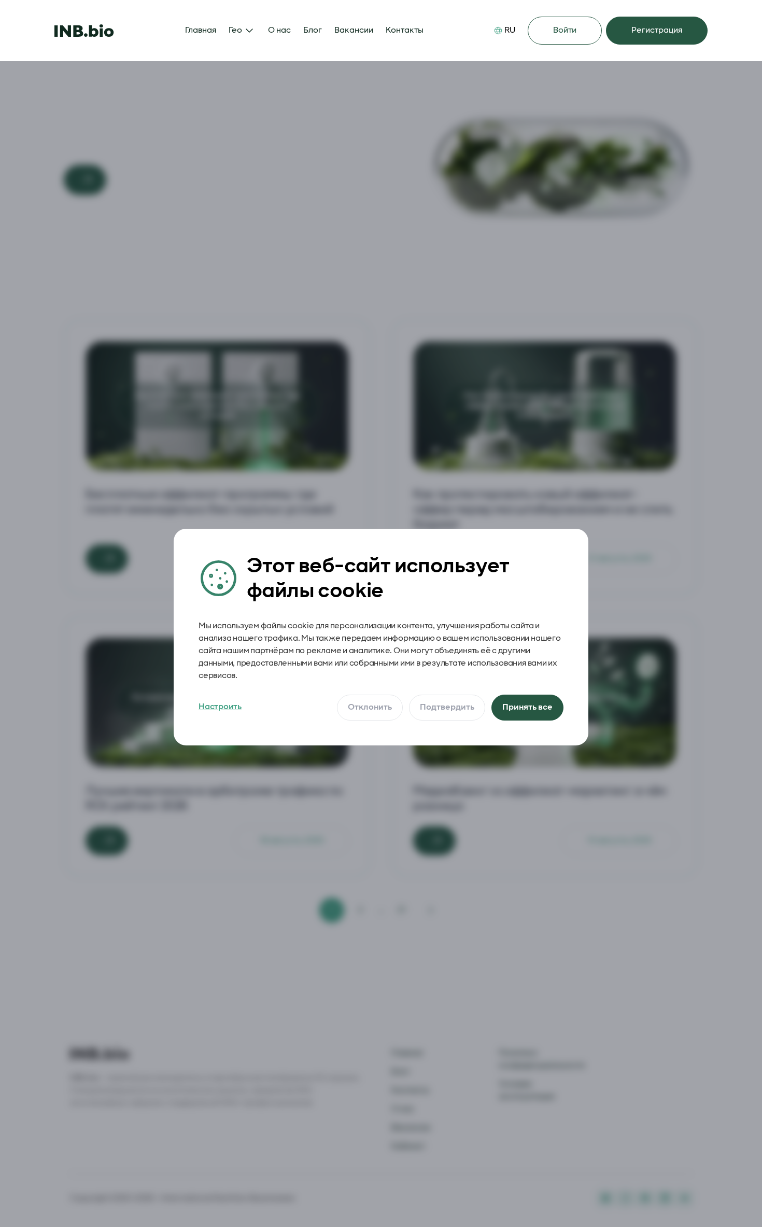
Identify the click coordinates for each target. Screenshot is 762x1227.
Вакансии (353, 30)
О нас (279, 30)
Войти (564, 30)
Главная (200, 30)
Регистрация (656, 30)
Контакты (405, 30)
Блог (312, 30)
